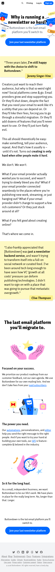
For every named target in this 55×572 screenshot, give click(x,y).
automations (13, 430)
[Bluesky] (36, 552)
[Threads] (32, 552)
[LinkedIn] (23, 552)
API (34, 441)
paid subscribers (37, 385)
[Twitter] (13, 552)
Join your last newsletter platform (27, 42)
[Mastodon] (27, 552)
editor (48, 430)
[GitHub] (18, 552)
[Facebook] (41, 552)
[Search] (22, 3)
